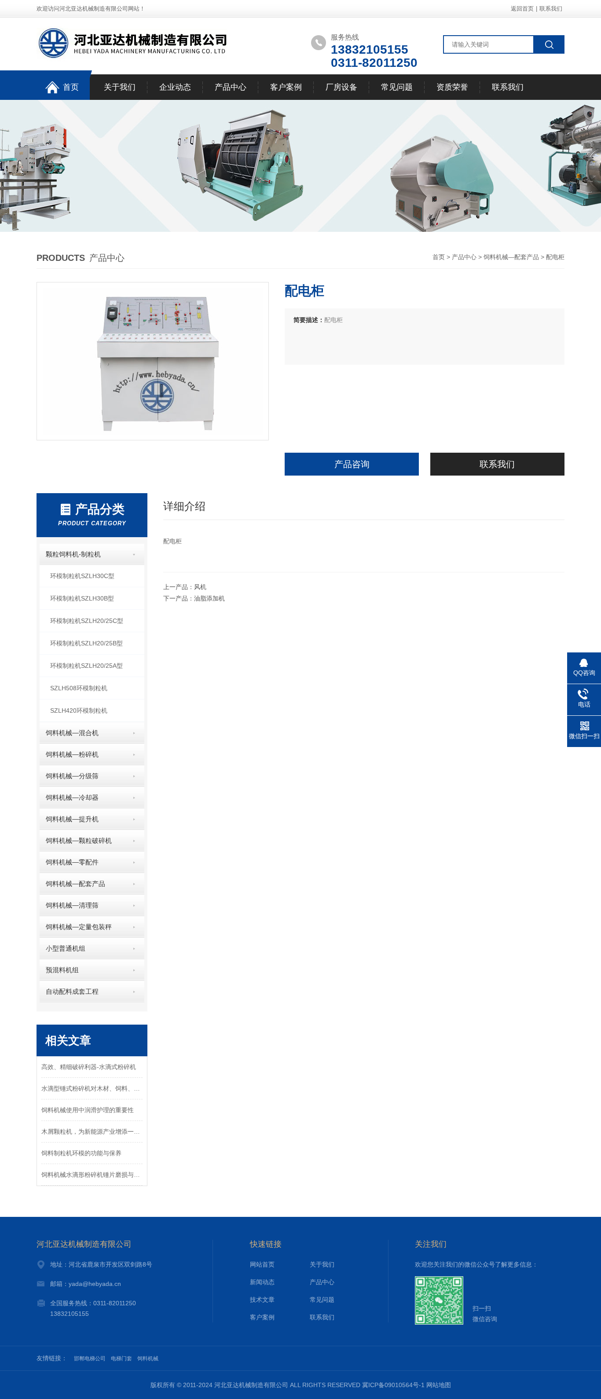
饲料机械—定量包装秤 (79, 926)
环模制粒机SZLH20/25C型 (86, 620)
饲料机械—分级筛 (72, 776)
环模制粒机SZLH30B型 (82, 598)
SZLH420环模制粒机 (78, 710)
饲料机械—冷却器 (72, 797)
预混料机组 (62, 970)
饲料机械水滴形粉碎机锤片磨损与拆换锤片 (92, 1174)
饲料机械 (147, 1358)
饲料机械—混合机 (72, 732)
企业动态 (175, 87)
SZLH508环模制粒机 (78, 688)
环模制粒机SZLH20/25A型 (86, 665)
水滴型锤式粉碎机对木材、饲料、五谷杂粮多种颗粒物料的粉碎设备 (92, 1088)
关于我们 (120, 87)
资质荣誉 (452, 87)
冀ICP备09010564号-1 (393, 1384)
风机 (200, 586)
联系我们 (550, 8)
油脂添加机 (209, 598)
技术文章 (262, 1299)
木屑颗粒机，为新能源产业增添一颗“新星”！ (92, 1131)
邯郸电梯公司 (90, 1358)
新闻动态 (262, 1281)
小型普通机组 (65, 948)
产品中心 (230, 87)
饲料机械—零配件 (72, 862)
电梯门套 (121, 1358)
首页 (71, 87)
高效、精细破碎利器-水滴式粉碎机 (88, 1066)
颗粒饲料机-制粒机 (73, 554)
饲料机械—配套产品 (511, 256)
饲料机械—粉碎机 (72, 754)
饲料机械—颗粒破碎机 (79, 840)
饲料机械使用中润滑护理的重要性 (87, 1109)
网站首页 (262, 1264)
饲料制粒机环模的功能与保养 (81, 1153)
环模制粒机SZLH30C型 (82, 575)
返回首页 (522, 8)
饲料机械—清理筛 (72, 905)
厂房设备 (341, 87)
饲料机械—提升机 (72, 819)
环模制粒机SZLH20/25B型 (86, 643)
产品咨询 (352, 464)
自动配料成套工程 (72, 991)
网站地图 (438, 1384)
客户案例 (286, 87)
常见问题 (397, 87)
